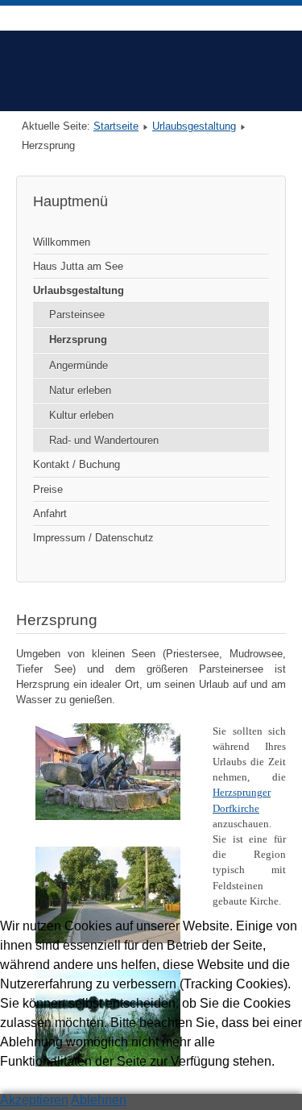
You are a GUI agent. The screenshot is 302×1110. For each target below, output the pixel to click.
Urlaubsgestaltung (194, 126)
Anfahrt (50, 513)
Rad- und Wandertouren (104, 440)
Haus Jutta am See (78, 266)
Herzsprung (78, 339)
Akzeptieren (34, 1100)
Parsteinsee (77, 315)
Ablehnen (98, 1100)
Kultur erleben (81, 415)
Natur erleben (80, 390)
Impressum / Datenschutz (93, 538)
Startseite (116, 126)
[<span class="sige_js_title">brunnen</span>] (107, 816)
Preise (48, 489)
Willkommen (61, 242)
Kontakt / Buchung (76, 464)
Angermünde (78, 365)
